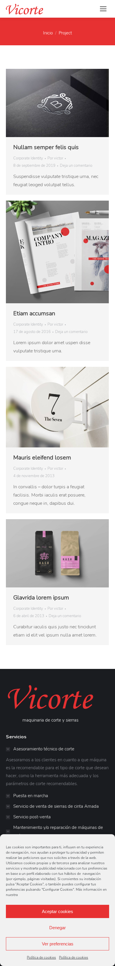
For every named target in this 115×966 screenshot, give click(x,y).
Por (55, 158)
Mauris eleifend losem (42, 458)
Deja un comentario (76, 165)
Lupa (57, 102)
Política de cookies (41, 957)
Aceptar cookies (57, 911)
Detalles (73, 102)
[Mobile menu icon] (103, 9)
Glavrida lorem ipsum (41, 598)
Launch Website (41, 102)
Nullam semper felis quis (46, 147)
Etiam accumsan (34, 313)
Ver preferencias (57, 943)
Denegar (57, 927)
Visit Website (41, 252)
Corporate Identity (28, 158)
